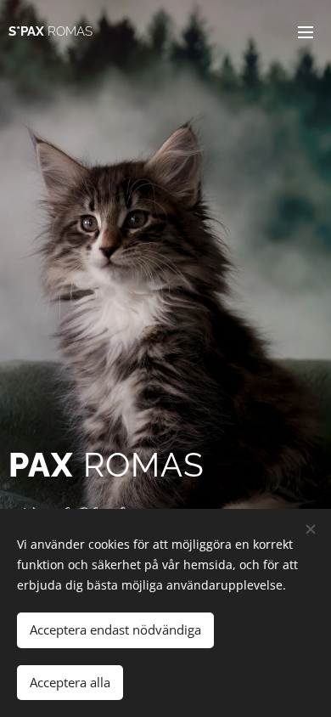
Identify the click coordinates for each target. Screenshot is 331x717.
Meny (306, 31)
